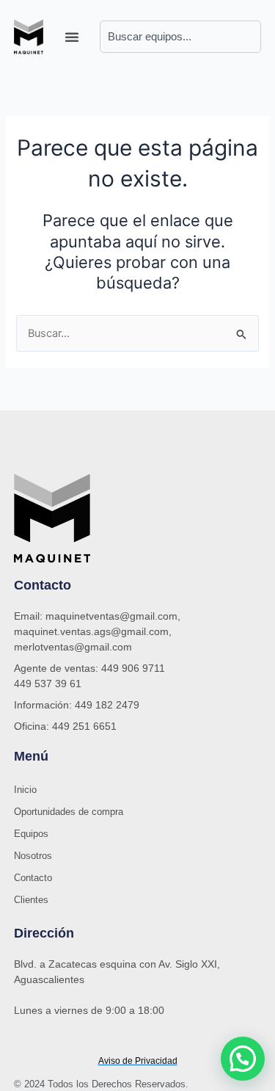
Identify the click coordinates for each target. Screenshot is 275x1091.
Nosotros (33, 855)
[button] (72, 37)
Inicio (25, 789)
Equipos (31, 833)
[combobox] (180, 37)
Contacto (33, 877)
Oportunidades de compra (68, 811)
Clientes (31, 899)
